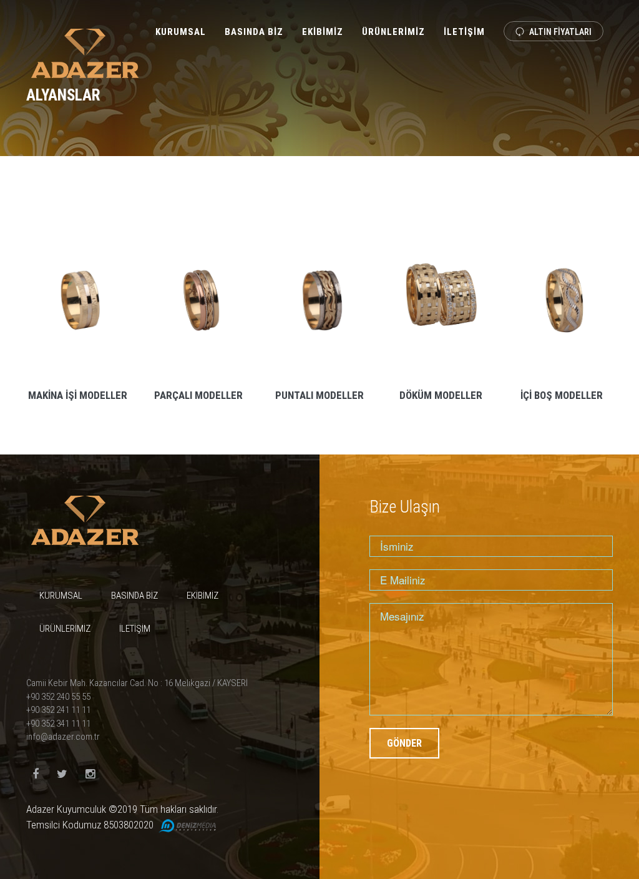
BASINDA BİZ (254, 31)
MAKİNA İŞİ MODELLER (77, 395)
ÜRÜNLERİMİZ (393, 31)
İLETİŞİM (464, 31)
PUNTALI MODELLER (319, 395)
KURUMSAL (180, 31)
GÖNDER (404, 743)
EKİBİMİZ (322, 31)
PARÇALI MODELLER (198, 395)
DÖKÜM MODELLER (440, 395)
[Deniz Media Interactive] (187, 824)
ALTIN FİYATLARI (559, 32)
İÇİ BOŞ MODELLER (561, 395)
